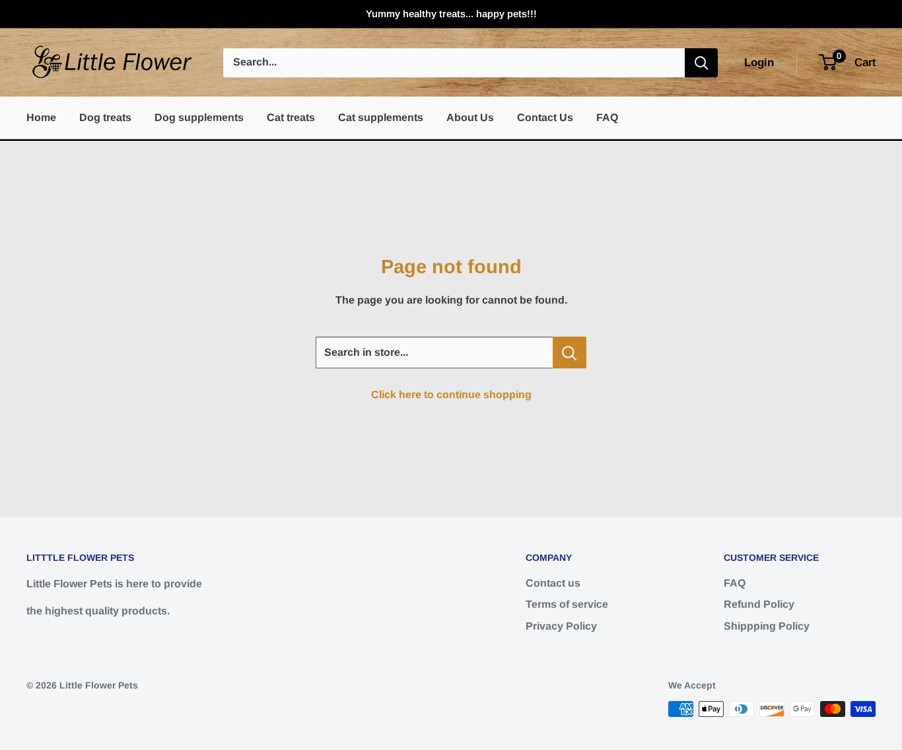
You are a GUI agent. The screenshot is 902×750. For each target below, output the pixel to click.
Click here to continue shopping (451, 394)
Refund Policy (759, 604)
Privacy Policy (561, 626)
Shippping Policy (767, 626)
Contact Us (545, 117)
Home (41, 117)
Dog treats (105, 117)
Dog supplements (199, 117)
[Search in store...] (569, 352)
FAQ (607, 117)
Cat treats (291, 117)
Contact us (553, 583)
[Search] (701, 62)
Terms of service (567, 604)
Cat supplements (380, 117)
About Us (470, 117)
